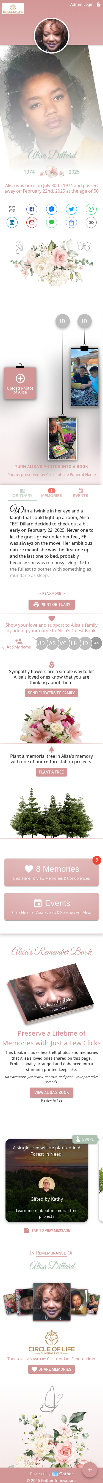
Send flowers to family (51, 693)
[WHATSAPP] (91, 209)
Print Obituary (55, 604)
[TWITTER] (71, 209)
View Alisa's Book (51, 1092)
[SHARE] (71, 222)
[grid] (51, 397)
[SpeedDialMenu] (90, 1469)
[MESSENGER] (51, 209)
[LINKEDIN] (12, 222)
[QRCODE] (12, 209)
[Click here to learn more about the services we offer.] (52, 1342)
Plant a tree (51, 772)
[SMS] (51, 222)
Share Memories (54, 1369)
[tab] (22, 493)
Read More (51, 594)
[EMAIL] (31, 222)
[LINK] (91, 222)
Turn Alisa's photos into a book (51, 466)
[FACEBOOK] (31, 209)
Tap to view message (51, 1230)
